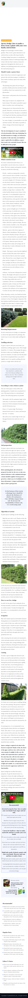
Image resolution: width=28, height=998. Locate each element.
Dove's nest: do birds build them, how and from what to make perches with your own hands (14, 966)
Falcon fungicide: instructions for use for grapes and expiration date (11, 892)
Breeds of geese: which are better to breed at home (14, 979)
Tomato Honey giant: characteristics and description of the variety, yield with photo (14, 953)
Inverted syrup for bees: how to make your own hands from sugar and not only (14, 810)
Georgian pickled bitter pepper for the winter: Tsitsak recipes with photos (14, 940)
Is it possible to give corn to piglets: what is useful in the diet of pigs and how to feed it (14, 911)
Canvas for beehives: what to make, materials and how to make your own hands (14, 832)
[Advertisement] (14, 22)
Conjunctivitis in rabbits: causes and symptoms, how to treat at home (12, 924)
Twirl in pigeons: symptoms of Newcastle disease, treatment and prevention (13, 971)
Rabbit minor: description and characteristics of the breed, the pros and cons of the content (14, 907)
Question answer (6, 40)
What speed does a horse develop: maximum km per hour (17, 884)
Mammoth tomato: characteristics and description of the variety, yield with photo (14, 944)
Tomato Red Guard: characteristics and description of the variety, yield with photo (14, 949)
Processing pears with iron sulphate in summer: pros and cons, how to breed (12, 920)
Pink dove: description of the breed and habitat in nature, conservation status (13, 975)
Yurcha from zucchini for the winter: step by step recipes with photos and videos (14, 936)
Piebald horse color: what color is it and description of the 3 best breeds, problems (13, 916)
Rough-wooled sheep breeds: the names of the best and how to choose (14, 984)
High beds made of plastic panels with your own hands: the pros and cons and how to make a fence (14, 854)
